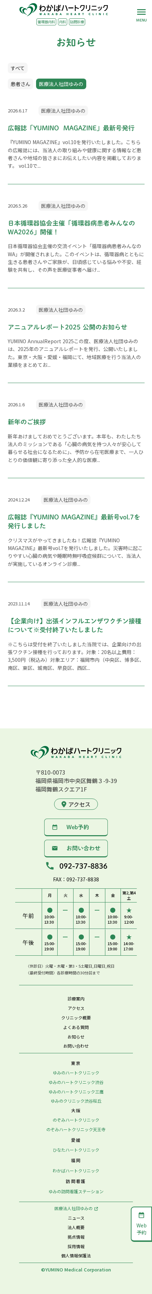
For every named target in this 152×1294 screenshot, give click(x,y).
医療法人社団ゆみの (61, 83)
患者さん (20, 83)
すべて (18, 68)
